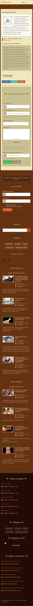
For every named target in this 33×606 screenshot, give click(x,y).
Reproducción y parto (21, 247)
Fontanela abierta (6, 484)
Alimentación (8, 75)
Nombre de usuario (8, 191)
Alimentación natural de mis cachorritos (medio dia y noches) (22, 449)
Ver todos (6, 260)
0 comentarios (8, 40)
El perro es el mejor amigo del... (13, 152)
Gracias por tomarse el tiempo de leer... (12, 581)
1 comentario (20, 286)
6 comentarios (20, 435)
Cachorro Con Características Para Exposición (21, 428)
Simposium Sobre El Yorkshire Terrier (21, 390)
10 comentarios (20, 397)
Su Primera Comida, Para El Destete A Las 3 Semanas (22, 410)
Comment (6, 127)
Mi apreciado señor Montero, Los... (11, 561)
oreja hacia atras (6, 490)
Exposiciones (9, 247)
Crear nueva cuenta (11, 204)
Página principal (8, 120)
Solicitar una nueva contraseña (14, 206)
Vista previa (16, 162)
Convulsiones (5, 504)
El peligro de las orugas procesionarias (22, 318)
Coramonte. (13, 600)
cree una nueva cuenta (15, 177)
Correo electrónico (9, 110)
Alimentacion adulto (6, 497)
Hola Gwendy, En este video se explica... (13, 588)
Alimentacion (5, 510)
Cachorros (17, 244)
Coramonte (6, 1)
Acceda (6, 177)
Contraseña (6, 198)
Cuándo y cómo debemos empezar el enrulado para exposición (21, 360)
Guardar (8, 162)
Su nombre (7, 103)
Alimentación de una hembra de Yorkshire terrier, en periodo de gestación (21, 279)
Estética (25, 244)
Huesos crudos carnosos (20, 299)
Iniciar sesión (7, 209)
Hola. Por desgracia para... (9, 574)
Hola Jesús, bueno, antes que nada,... (12, 568)
